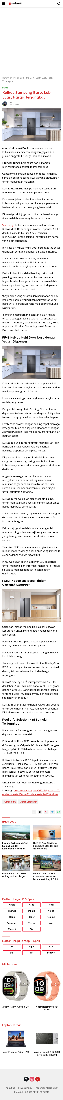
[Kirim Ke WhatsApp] (58, 812)
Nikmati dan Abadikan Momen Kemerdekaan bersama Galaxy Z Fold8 (45, 876)
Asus (31, 904)
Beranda (6, 77)
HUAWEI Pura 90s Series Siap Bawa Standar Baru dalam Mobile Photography (46, 846)
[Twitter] (26, 1079)
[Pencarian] (59, 3)
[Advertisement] (31, 40)
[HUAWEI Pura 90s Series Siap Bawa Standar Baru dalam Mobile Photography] (47, 832)
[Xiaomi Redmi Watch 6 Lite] (16, 986)
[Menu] (4, 3)
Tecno (31, 923)
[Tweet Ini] (40, 812)
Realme (51, 916)
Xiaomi (12, 929)
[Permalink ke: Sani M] (4, 103)
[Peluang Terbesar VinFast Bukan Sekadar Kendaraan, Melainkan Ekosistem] (16, 832)
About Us (10, 1088)
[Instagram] (32, 1079)
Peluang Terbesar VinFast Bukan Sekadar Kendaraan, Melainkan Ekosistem (15, 846)
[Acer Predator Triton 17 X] (16, 1038)
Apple (12, 904)
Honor (51, 904)
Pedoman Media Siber (47, 1088)
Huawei (12, 910)
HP (31, 952)
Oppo (12, 916)
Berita (5, 87)
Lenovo (51, 952)
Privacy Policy (25, 1088)
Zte (31, 929)
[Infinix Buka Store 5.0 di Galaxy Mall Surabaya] (16, 863)
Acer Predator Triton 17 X (16, 1052)
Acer (12, 946)
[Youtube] (37, 1079)
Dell (12, 952)
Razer (31, 916)
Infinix (31, 910)
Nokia (51, 910)
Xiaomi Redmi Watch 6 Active (47, 1008)
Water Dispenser (28, 801)
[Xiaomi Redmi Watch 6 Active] (47, 986)
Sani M (11, 102)
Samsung (8, 225)
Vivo (51, 923)
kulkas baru (10, 801)
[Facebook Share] (34, 812)
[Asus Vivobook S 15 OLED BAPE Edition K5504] (47, 1038)
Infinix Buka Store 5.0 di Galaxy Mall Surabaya (14, 875)
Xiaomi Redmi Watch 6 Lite (16, 1006)
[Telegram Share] (52, 812)
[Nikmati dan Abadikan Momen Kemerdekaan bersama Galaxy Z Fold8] (47, 863)
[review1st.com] (15, 3)
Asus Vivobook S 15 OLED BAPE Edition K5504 (47, 1053)
